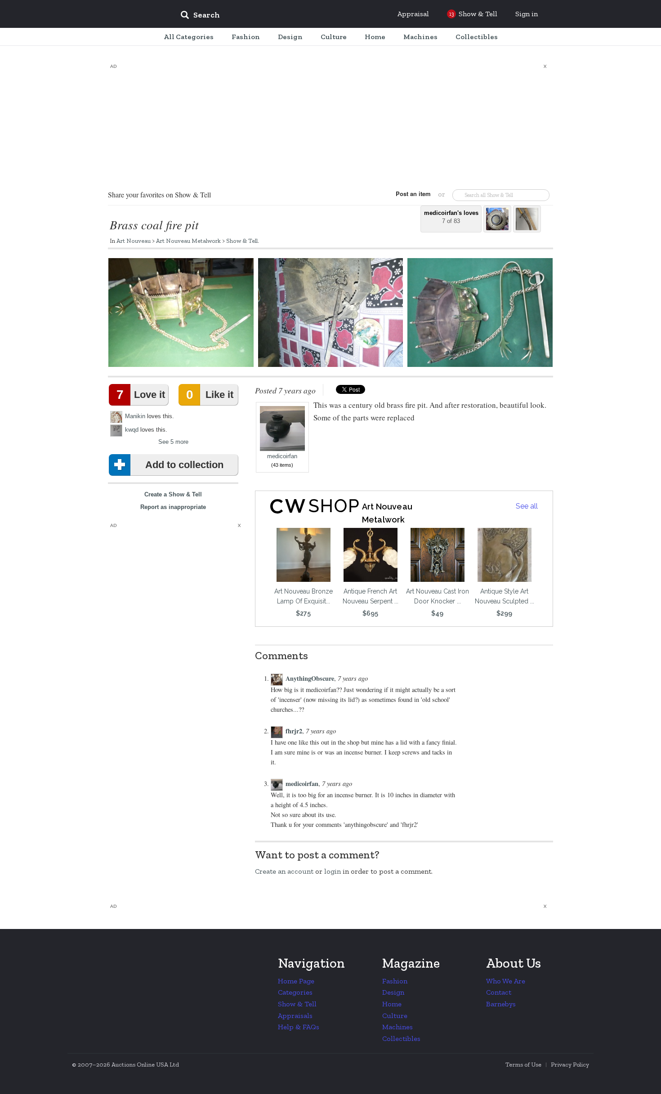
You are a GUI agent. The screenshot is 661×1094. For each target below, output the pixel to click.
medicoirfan (282, 456)
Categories (295, 992)
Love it (140, 395)
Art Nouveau (133, 240)
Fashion (394, 981)
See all (527, 506)
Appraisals (295, 1015)
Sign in (526, 13)
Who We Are (505, 981)
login (332, 871)
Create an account (284, 871)
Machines (397, 1027)
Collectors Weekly (119, 14)
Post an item (413, 193)
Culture (394, 1015)
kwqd (131, 429)
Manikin (135, 416)
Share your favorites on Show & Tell (159, 194)
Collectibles (401, 1038)
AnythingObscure (310, 678)
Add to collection (184, 464)
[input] (265, 16)
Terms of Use (523, 1064)
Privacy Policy (570, 1064)
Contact (498, 992)
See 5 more (173, 441)
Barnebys (501, 1004)
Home (392, 1004)
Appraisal (413, 13)
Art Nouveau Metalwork (188, 240)
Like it (209, 395)
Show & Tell (242, 240)
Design (393, 992)
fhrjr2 (294, 731)
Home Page (296, 981)
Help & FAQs (298, 1027)
